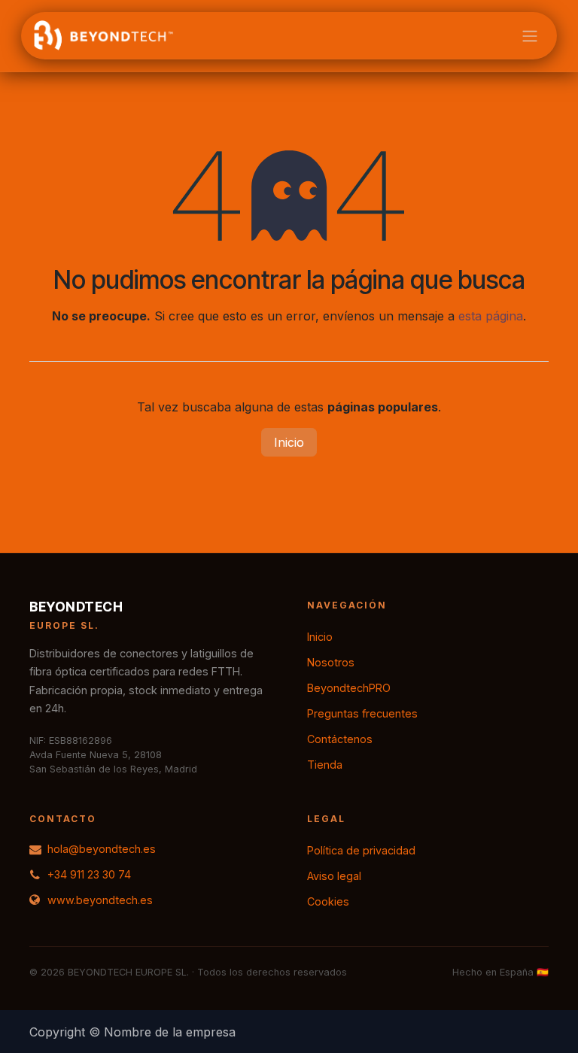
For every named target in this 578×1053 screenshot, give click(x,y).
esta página (490, 315)
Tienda (324, 764)
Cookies (328, 901)
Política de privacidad (361, 850)
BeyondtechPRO (349, 687)
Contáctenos (340, 739)
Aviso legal (334, 875)
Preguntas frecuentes (362, 713)
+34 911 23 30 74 (89, 874)
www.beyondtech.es (100, 900)
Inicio (289, 442)
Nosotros (330, 662)
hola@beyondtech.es (101, 848)
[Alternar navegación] (530, 35)
